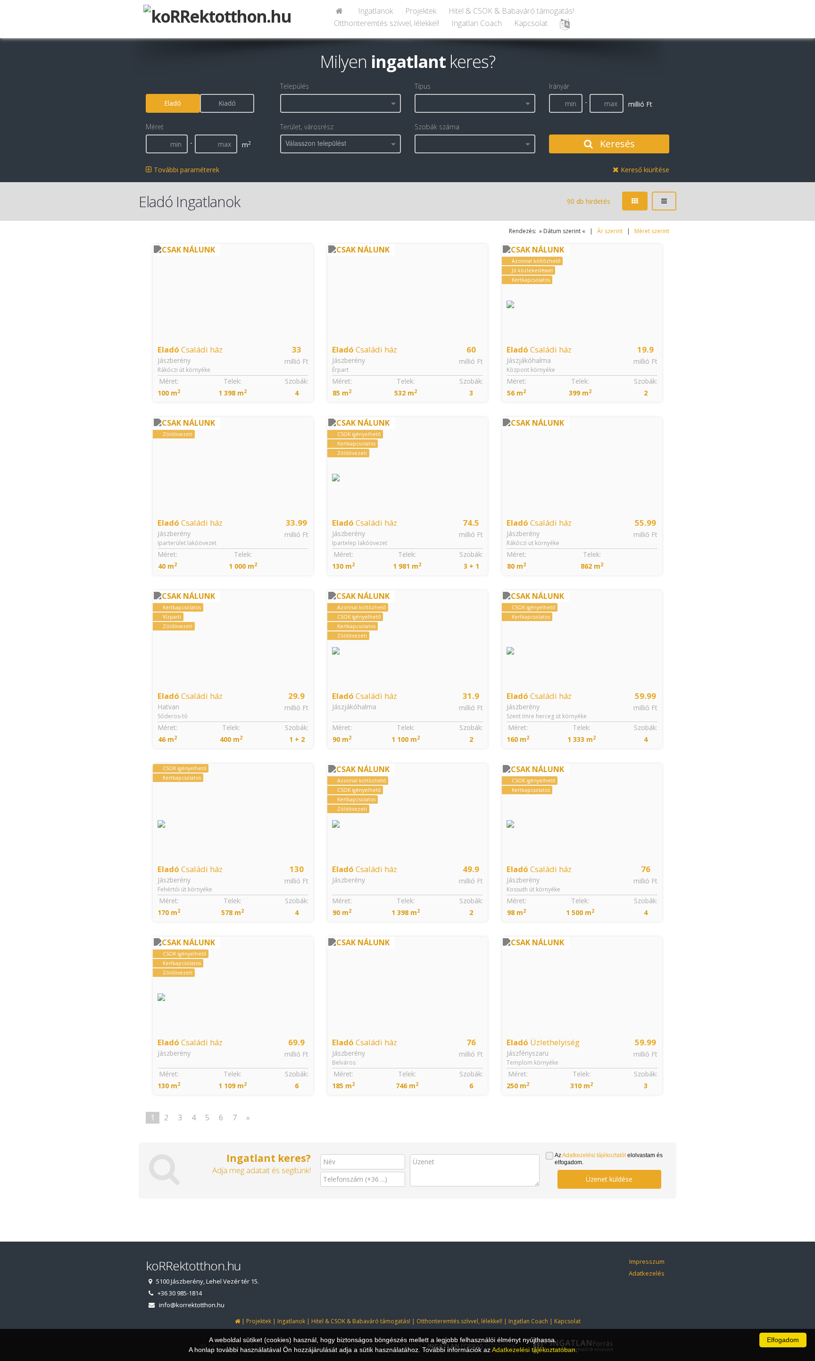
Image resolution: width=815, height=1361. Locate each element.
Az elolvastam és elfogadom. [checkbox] (609, 1159)
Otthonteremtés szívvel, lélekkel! (386, 23)
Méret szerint (651, 231)
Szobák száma (437, 126)
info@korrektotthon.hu (192, 1305)
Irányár (559, 86)
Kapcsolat (531, 23)
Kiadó (227, 103)
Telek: (232, 381)
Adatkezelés (647, 1273)
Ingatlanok (375, 11)
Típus (423, 86)
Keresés (616, 143)
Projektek (420, 11)
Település (294, 86)
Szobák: (296, 381)
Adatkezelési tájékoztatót (594, 1155)
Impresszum (647, 1261)
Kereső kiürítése (644, 169)
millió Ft (296, 361)
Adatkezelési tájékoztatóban (533, 1349)
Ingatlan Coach (476, 23)
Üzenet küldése (609, 1179)
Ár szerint (610, 231)
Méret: (169, 381)
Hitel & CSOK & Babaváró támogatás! (511, 11)
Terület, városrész (306, 126)
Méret (155, 126)
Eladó (172, 103)
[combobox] (340, 103)
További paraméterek (185, 169)
